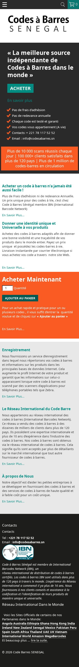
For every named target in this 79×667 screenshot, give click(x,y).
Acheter (20, 88)
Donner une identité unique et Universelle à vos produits (29, 225)
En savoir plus (19, 100)
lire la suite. (39, 640)
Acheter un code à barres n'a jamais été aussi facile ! (37, 188)
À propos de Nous (17, 476)
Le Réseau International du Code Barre (36, 408)
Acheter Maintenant (31, 279)
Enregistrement (16, 349)
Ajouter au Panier (20, 298)
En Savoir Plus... (13, 215)
